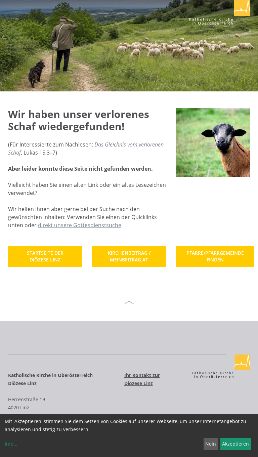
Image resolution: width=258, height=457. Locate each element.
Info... (11, 444)
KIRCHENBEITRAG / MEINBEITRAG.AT (129, 256)
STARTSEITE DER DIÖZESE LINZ (45, 256)
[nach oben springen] (129, 302)
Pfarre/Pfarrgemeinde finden (215, 256)
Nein (210, 444)
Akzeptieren (235, 444)
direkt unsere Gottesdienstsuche (79, 225)
